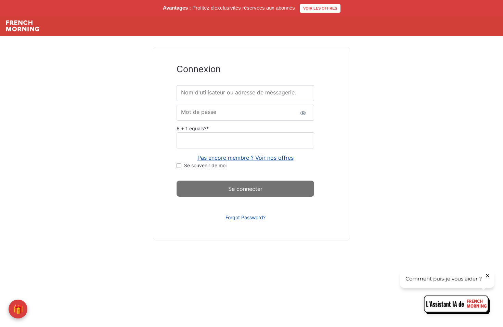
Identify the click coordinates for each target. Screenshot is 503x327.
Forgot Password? (245, 217)
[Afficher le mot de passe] (303, 113)
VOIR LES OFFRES (320, 8)
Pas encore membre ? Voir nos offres (245, 157)
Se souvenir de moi (205, 165)
